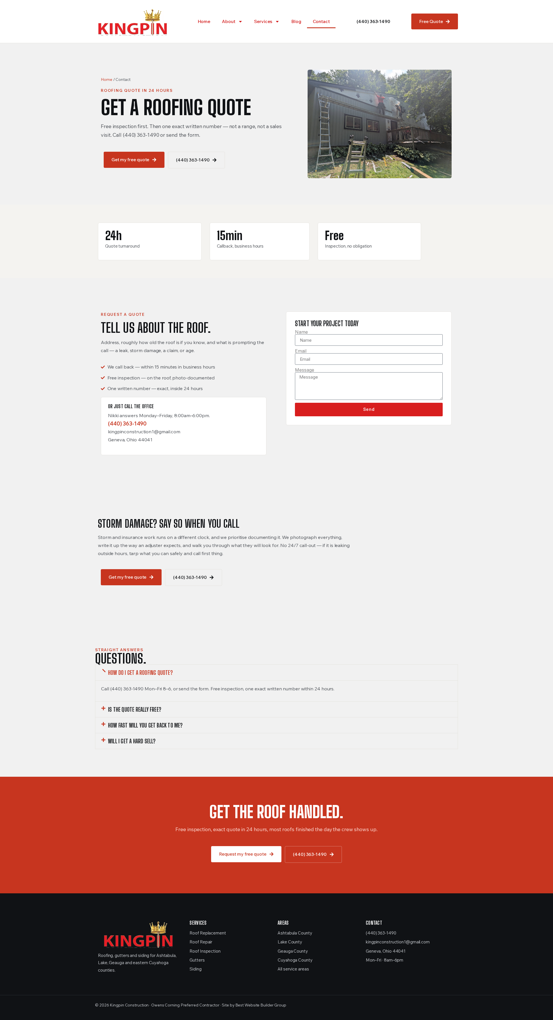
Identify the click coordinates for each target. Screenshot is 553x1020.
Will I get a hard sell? (132, 741)
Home (204, 21)
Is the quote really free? (134, 709)
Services (263, 21)
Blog (296, 21)
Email (300, 351)
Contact (321, 21)
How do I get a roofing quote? (140, 672)
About (228, 21)
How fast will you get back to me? (145, 725)
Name (301, 332)
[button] (276, 672)
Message (304, 370)
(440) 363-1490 (373, 21)
